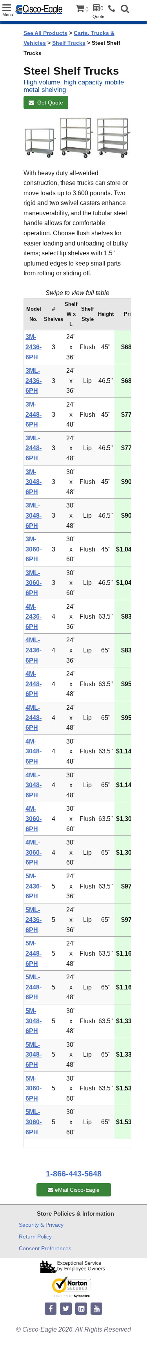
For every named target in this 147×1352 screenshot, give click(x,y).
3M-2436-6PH (33, 346)
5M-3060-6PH (33, 1088)
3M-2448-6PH (33, 414)
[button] (125, 9)
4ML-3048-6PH (33, 785)
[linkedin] (81, 1309)
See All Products (45, 33)
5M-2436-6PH (33, 886)
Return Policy (35, 1236)
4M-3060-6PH (33, 818)
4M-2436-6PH (33, 616)
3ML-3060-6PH (33, 583)
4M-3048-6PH (33, 751)
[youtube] (96, 1309)
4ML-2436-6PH (33, 650)
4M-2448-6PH (33, 684)
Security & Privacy (41, 1225)
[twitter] (66, 1309)
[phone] (113, 9)
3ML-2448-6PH (33, 448)
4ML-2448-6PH (33, 717)
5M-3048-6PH (33, 1021)
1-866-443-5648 (74, 1173)
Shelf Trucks (68, 43)
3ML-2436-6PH (33, 380)
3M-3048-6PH (33, 482)
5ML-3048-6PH (33, 1054)
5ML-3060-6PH (33, 1121)
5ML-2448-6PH (33, 987)
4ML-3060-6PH (33, 852)
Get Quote (48, 102)
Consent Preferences (45, 1248)
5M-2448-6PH (33, 953)
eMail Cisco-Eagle (76, 1190)
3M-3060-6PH (33, 549)
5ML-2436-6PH (33, 920)
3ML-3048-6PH (33, 515)
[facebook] (50, 1309)
